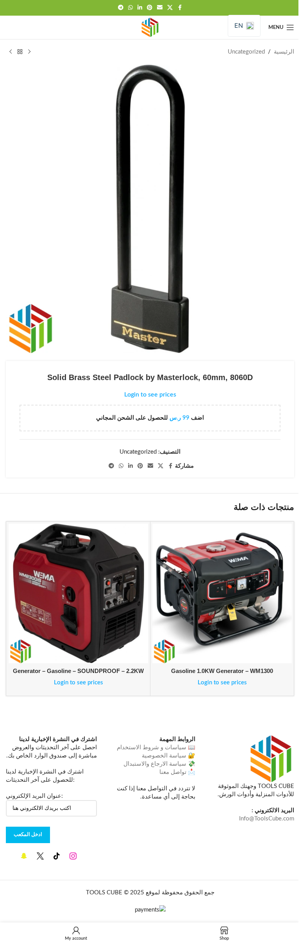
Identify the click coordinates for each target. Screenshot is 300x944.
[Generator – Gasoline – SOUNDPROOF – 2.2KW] (78, 593)
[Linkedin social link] (140, 7)
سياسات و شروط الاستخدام (151, 747)
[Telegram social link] (121, 7)
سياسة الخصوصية (164, 756)
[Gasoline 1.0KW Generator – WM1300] (222, 593)
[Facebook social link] (179, 7)
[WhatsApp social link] (130, 7)
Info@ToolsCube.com (266, 819)
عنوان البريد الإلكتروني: (34, 796)
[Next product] (10, 52)
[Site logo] (150, 27)
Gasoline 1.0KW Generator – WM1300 (222, 671)
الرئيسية (284, 52)
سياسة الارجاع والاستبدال (154, 764)
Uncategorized (246, 52)
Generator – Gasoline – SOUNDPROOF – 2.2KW (78, 671)
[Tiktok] (56, 856)
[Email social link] (160, 7)
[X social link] (170, 7)
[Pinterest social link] (150, 7)
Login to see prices (150, 394)
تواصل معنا (172, 772)
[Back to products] (20, 52)
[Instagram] (73, 856)
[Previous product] (29, 52)
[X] (40, 856)
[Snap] (23, 856)
